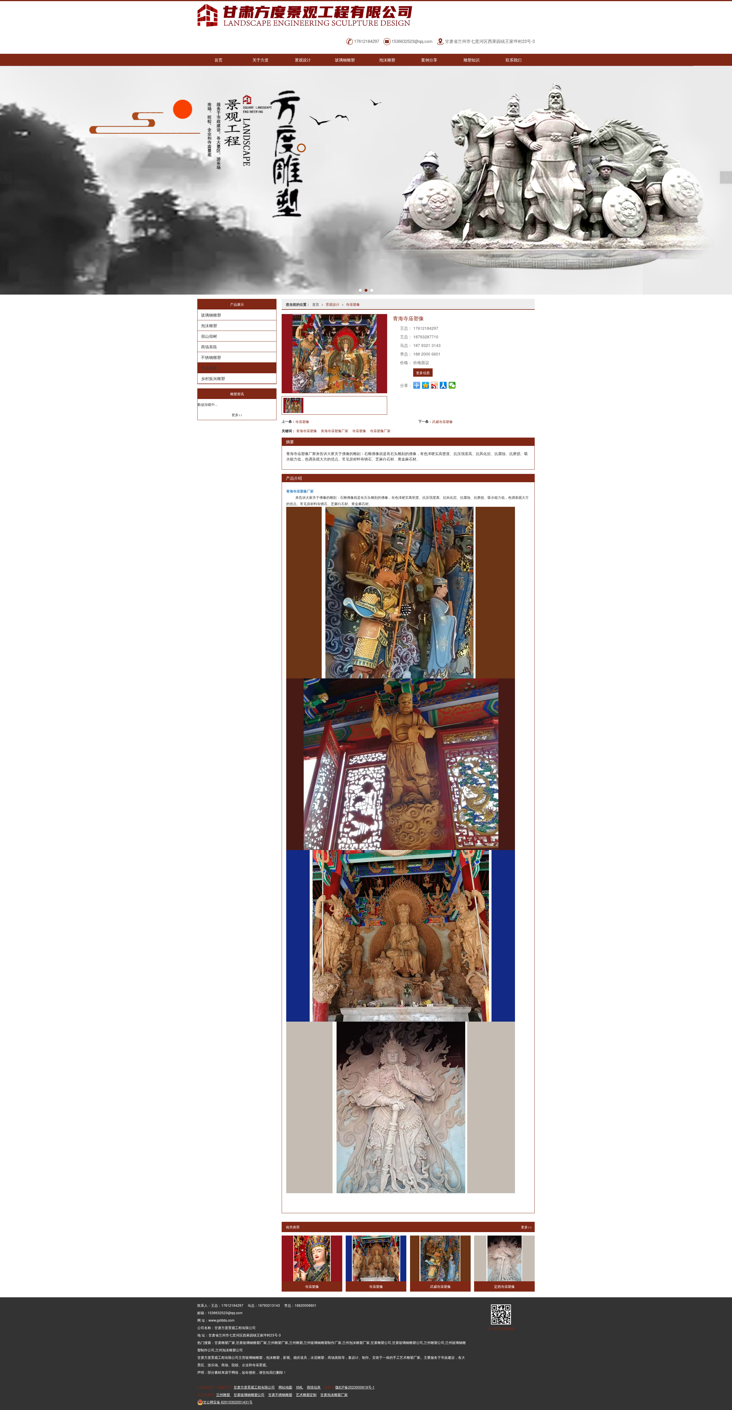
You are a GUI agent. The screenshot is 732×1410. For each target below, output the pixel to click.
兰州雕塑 (223, 1394)
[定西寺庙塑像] (504, 1258)
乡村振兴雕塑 (213, 378)
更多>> (526, 1226)
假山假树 (209, 336)
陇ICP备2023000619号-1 (355, 1387)
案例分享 (429, 60)
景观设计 (303, 60)
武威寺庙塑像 (442, 421)
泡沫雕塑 (387, 60)
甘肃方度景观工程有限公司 (254, 1387)
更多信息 (423, 372)
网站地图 (285, 1387)
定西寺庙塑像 (504, 1286)
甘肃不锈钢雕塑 (280, 1394)
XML (299, 1387)
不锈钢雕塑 (211, 357)
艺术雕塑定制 (306, 1394)
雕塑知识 (472, 60)
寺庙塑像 (353, 304)
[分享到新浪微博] (434, 385)
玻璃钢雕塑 (345, 60)
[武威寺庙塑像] (440, 1258)
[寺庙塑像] (312, 1258)
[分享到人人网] (443, 385)
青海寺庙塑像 (306, 430)
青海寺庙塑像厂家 (334, 430)
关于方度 (260, 60)
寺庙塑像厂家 (380, 430)
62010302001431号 (227, 1401)
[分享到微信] (452, 385)
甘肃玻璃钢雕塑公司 (249, 1394)
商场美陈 (209, 346)
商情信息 (314, 1387)
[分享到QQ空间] (425, 385)
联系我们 (514, 60)
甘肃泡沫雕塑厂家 (334, 1394)
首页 (218, 60)
